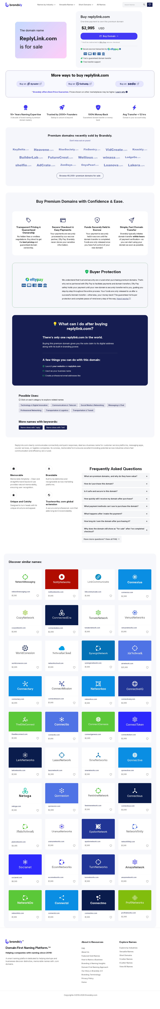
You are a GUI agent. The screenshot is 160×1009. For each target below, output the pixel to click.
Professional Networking (31, 410)
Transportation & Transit (83, 410)
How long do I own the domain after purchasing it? (107, 521)
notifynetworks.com (55, 592)
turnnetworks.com (92, 877)
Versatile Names (66, 5)
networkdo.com (18, 913)
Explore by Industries (128, 948)
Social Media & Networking (92, 405)
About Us (85, 952)
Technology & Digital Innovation (34, 405)
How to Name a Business (92, 960)
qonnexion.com (54, 806)
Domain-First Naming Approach (95, 967)
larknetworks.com (18, 770)
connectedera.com (55, 628)
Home (84, 982)
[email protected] (89, 376)
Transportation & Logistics (57, 410)
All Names (101, 5)
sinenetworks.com (92, 770)
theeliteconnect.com (19, 734)
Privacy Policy (88, 978)
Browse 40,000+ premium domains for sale (80, 176)
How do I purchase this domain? (98, 484)
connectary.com (18, 699)
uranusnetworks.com (56, 841)
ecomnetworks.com (55, 877)
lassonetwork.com (55, 770)
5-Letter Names (125, 959)
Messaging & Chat (116, 405)
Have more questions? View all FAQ (101, 539)
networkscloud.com (55, 663)
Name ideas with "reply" (31, 427)
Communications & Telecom (64, 405)
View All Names (126, 967)
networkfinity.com (128, 842)
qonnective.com (127, 770)
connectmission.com (56, 699)
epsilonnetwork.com (92, 841)
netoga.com (16, 806)
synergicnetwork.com (93, 663)
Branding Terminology (91, 975)
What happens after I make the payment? (103, 514)
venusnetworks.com (129, 628)
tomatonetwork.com (92, 628)
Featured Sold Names (91, 956)
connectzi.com (53, 913)
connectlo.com (54, 735)
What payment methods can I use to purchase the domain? (111, 506)
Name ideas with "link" (55, 427)
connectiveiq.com (128, 699)
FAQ (83, 948)
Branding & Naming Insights (93, 963)
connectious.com (127, 806)
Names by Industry (45, 5)
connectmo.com (91, 913)
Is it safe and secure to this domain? (100, 491)
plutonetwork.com (18, 842)
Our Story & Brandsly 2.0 (92, 971)
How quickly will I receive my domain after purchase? (108, 499)
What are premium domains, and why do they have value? (110, 476)
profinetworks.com (128, 913)
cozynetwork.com (18, 628)
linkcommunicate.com (93, 592)
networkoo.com (91, 699)
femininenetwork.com (93, 805)
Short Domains (85, 5)
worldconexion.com (19, 663)
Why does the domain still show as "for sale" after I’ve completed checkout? (114, 530)
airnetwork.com (127, 663)
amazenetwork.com (128, 877)
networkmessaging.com (21, 592)
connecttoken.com (128, 735)
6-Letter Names (125, 963)
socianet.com (17, 877)
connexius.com (127, 592)
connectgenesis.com (93, 734)
